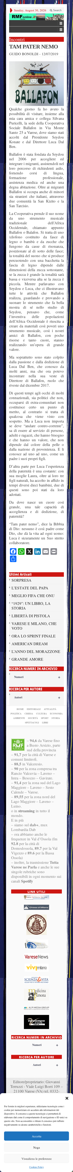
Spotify (27, 881)
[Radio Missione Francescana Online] (36, 16)
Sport (44, 718)
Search (56, 10)
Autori (37, 697)
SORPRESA (21, 580)
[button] (67, 1098)
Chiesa (29, 713)
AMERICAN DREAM (30, 643)
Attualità (50, 709)
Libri (45, 722)
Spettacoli (32, 722)
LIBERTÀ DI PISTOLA (31, 615)
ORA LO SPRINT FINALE (34, 635)
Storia (56, 718)
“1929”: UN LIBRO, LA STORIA (31, 606)
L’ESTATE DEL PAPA (30, 587)
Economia (56, 713)
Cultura (41, 713)
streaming (26, 810)
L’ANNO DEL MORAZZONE (36, 651)
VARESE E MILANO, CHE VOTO (34, 626)
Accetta (36, 1136)
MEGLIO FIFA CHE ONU (33, 595)
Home (20, 709)
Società (33, 718)
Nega (36, 1147)
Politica (16, 713)
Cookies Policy (36, 1167)
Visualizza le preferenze (36, 1159)
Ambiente (19, 718)
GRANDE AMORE (27, 659)
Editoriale (34, 709)
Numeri (37, 677)
